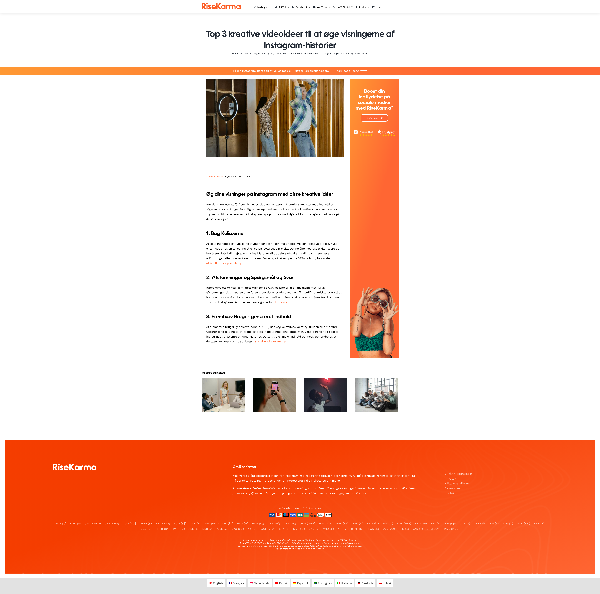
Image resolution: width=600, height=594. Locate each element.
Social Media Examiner (270, 341)
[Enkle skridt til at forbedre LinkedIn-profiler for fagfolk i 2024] (223, 395)
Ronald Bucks (216, 176)
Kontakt (450, 493)
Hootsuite (281, 302)
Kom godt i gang (348, 70)
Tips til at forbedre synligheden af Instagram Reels (272, 388)
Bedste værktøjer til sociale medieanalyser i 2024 (374, 388)
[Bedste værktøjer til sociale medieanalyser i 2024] (376, 395)
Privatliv (450, 478)
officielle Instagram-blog (223, 263)
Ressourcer (452, 488)
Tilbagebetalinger (457, 483)
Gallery (226, 386)
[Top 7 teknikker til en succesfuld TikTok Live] (325, 395)
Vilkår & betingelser (458, 473)
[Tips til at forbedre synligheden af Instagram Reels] (274, 395)
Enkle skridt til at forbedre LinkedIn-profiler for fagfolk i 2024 (220, 386)
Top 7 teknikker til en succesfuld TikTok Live (323, 390)
